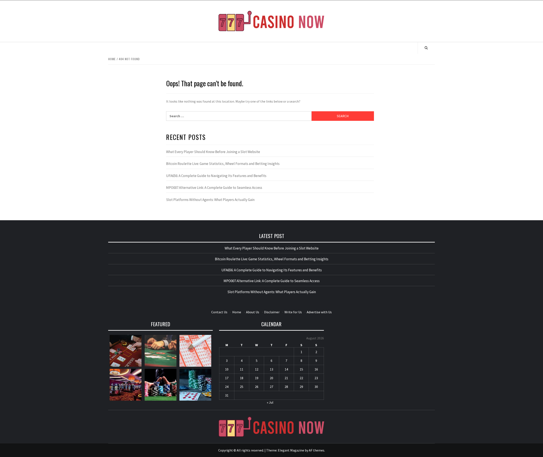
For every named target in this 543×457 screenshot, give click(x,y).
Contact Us (219, 312)
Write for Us (293, 312)
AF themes (316, 450)
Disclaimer (272, 312)
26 (256, 387)
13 (271, 369)
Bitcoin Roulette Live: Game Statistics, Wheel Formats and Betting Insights (223, 163)
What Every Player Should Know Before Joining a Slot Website (213, 151)
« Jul (270, 402)
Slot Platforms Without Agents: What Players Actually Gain (210, 199)
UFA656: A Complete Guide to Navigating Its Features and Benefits (216, 175)
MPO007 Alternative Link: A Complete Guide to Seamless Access (214, 187)
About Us (252, 312)
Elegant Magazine (291, 450)
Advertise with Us (319, 312)
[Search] (426, 47)
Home (236, 312)
